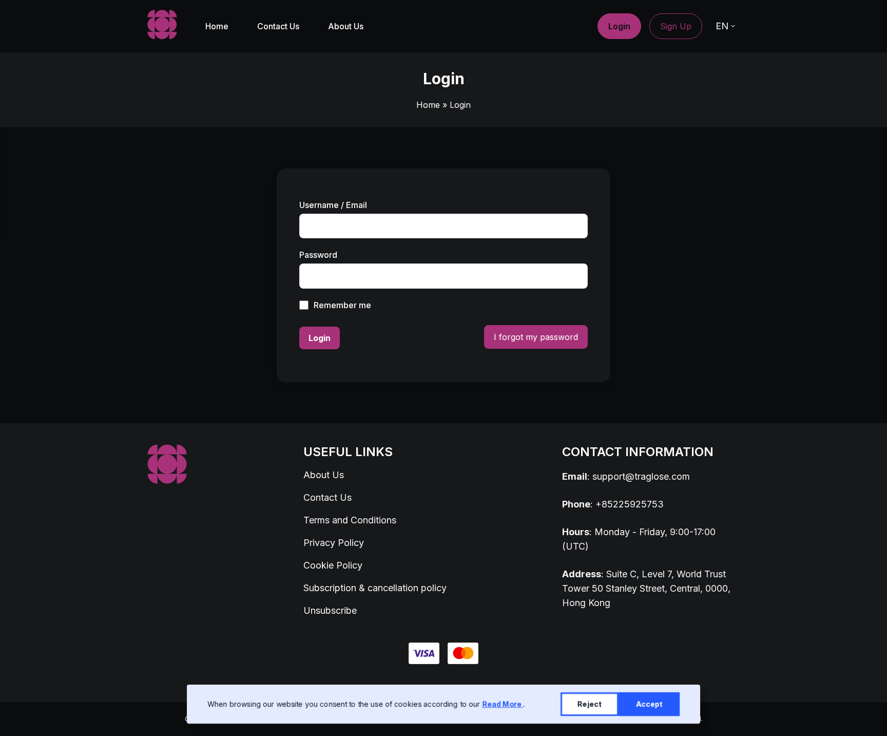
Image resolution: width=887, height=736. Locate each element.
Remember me (342, 305)
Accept (649, 704)
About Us (345, 26)
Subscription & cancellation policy (375, 587)
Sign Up (675, 26)
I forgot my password (536, 337)
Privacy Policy (333, 542)
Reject (589, 704)
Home (216, 26)
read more (502, 704)
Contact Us (278, 26)
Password (318, 255)
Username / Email (333, 205)
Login (619, 26)
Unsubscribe (330, 610)
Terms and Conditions (349, 520)
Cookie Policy (332, 565)
